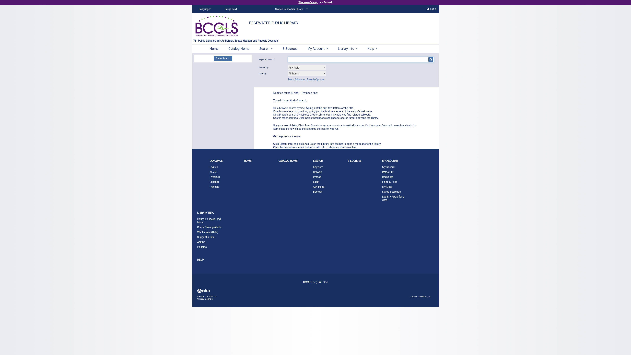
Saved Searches (391, 191)
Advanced (318, 186)
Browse (317, 172)
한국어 (213, 172)
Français (214, 186)
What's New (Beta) (207, 232)
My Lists (387, 186)
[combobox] (307, 67)
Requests (387, 176)
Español (214, 181)
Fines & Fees (389, 181)
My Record (388, 167)
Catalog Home (238, 49)
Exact (316, 181)
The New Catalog (308, 2)
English (214, 167)
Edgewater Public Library (274, 23)
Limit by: (263, 73)
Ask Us (201, 242)
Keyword (318, 167)
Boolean (317, 191)
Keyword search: (267, 59)
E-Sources (289, 49)
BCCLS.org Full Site (315, 282)
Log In (433, 9)
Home (214, 49)
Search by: (264, 67)
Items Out (387, 172)
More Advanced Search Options (306, 79)
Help (200, 259)
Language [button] (216, 160)
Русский (215, 176)
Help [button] (371, 49)
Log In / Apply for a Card (393, 198)
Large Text (231, 9)
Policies (202, 246)
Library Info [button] (346, 49)
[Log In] (428, 9)
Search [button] (264, 49)
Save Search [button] (223, 58)
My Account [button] (316, 49)
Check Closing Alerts (209, 227)
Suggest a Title (206, 237)
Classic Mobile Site (420, 296)
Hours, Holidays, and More (209, 220)
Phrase (317, 176)
